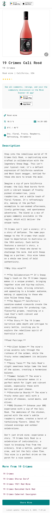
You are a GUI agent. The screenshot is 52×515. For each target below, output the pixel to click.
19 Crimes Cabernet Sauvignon (19, 494)
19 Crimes (8, 473)
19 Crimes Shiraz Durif (16, 479)
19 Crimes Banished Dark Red (19, 489)
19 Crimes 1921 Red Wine (16, 484)
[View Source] (46, 54)
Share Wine (26, 502)
